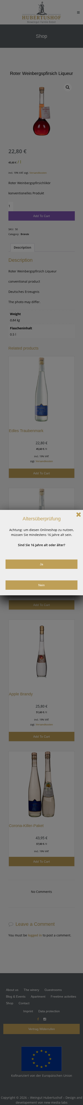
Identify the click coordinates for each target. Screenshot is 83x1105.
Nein (41, 585)
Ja (41, 564)
